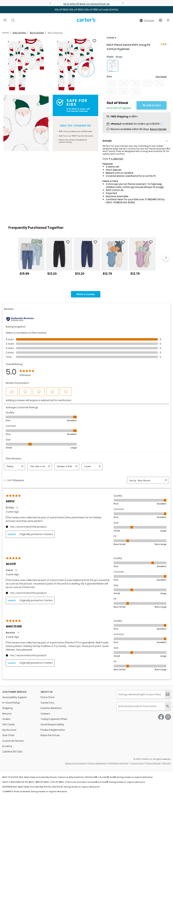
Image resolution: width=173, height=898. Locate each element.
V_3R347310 (117, 158)
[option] (31, 258)
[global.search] (168, 706)
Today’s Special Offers (54, 719)
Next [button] (166, 257)
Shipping (7, 708)
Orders (6, 719)
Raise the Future (50, 735)
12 (123, 91)
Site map (166, 763)
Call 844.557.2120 (12, 751)
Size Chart (8, 735)
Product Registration (53, 730)
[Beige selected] (112, 66)
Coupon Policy (137, 763)
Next (122, 3)
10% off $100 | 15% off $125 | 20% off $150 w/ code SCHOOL (86, 9)
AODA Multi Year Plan (118, 763)
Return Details (158, 129)
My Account (9, 730)
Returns (6, 713)
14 (135, 91)
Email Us (7, 746)
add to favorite (94, 40)
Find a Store (47, 697)
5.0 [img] (165, 44)
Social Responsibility (52, 724)
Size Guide (161, 76)
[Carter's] (86, 21)
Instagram (168, 717)
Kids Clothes (19, 32)
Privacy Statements (97, 763)
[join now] (168, 694)
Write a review (86, 294)
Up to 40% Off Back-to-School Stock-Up (86, 4)
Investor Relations (51, 708)
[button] (26, 64)
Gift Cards (8, 724)
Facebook (161, 717)
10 (111, 91)
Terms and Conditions (75, 763)
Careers (45, 713)
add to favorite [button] (40, 242)
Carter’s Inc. (48, 702)
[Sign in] (160, 20)
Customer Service (13, 741)
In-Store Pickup (11, 702)
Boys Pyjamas (55, 32)
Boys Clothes (37, 32)
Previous (50, 3)
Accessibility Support (14, 697)
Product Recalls (153, 763)
